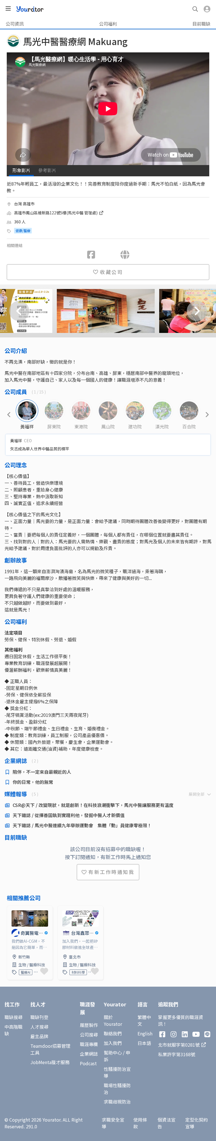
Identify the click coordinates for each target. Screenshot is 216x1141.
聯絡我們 (113, 1033)
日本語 (144, 1043)
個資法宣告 (167, 1123)
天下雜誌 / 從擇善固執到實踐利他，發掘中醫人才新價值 (69, 815)
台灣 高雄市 (24, 203)
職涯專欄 (89, 1044)
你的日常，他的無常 (33, 782)
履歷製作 (89, 1025)
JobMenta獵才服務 (49, 1062)
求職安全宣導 (113, 1123)
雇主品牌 (39, 1036)
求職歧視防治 (117, 1101)
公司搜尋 (89, 1034)
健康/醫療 (22, 230)
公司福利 (108, 23)
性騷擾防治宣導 (117, 1072)
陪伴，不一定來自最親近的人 (42, 771)
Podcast (88, 1063)
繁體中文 (144, 1020)
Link (11, 909)
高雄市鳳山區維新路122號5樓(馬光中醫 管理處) (56, 212)
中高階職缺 (13, 1030)
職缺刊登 (39, 1017)
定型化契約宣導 (196, 1123)
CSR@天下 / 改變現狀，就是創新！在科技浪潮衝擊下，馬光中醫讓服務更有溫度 (93, 805)
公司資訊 (15, 23)
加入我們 (113, 1043)
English (145, 1033)
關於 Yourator (113, 1020)
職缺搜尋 (13, 1017)
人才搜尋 (39, 1026)
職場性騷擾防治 (117, 1088)
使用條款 (140, 1123)
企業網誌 (89, 1053)
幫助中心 (113, 1052)
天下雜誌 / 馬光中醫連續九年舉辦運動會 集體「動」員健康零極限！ (82, 825)
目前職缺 (201, 23)
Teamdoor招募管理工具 (50, 1049)
